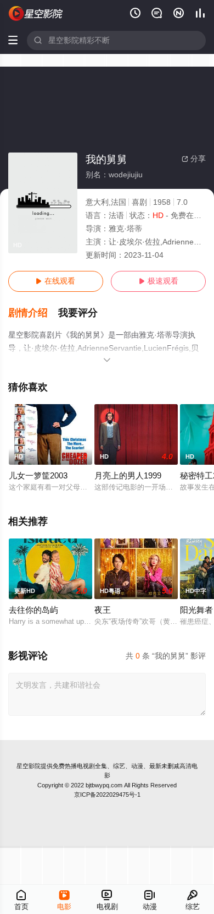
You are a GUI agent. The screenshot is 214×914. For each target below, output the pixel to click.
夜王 (102, 610)
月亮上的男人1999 (127, 475)
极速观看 (158, 281)
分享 (194, 159)
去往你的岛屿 (33, 610)
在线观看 (55, 281)
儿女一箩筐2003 (38, 475)
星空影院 (28, 766)
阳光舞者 (196, 610)
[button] (33, 313)
